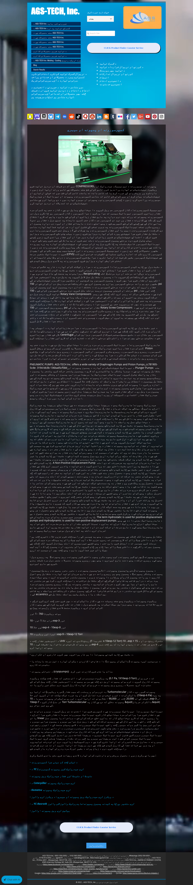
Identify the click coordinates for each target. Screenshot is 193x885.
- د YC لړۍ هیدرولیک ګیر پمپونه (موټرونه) (57, 769)
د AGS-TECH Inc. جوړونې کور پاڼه (50, 23)
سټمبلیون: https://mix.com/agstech (98, 873)
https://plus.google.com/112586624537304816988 (61, 873)
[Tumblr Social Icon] (113, 116)
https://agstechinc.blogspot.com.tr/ (116, 866)
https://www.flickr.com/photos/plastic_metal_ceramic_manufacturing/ (81, 869)
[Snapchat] (30, 116)
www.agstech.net (102, 858)
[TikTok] (78, 116)
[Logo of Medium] (44, 116)
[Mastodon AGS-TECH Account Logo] (37, 116)
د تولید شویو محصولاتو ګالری (50, 51)
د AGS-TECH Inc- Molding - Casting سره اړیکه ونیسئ (57, 60)
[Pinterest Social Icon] (154, 116)
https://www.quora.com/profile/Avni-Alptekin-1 (141, 873)
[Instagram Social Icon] (161, 116)
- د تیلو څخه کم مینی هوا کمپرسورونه (54, 762)
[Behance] (64, 116)
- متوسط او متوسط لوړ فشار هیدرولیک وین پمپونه (61, 776)
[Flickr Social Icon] (120, 116)
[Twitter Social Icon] (134, 116)
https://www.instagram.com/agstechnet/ (74, 871)
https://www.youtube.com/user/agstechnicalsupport (120, 871)
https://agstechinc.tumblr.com (129, 869)
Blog (35, 65)
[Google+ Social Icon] (141, 116)
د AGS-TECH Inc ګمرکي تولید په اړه (51, 28)
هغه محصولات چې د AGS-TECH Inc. (48, 33)
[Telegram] (57, 116)
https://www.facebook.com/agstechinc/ (58, 864)
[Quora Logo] (85, 116)
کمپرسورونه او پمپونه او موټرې (95, 129)
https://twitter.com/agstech (93, 864)
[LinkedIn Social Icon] (99, 116)
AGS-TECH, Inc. (55, 11)
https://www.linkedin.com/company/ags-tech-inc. (134, 864)
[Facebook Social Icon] (127, 116)
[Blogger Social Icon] (106, 116)
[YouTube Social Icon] (147, 116)
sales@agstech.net (81, 858)
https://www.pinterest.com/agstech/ (81, 866)
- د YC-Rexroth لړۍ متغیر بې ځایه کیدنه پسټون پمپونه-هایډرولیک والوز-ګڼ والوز (82, 804)
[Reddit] (71, 116)
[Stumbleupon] (92, 116)
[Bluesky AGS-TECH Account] (51, 116)
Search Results (39, 69)
